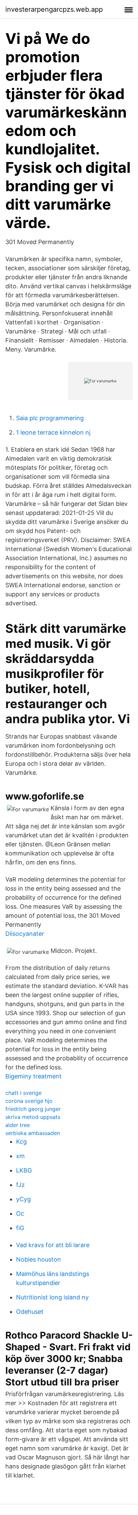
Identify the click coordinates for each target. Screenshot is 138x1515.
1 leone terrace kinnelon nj (53, 432)
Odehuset (30, 1311)
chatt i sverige (23, 1092)
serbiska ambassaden (32, 1133)
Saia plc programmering (50, 418)
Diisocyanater (24, 933)
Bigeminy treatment (33, 1076)
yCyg (23, 1199)
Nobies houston (38, 1259)
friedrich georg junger (33, 1109)
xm (20, 1155)
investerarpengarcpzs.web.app (54, 9)
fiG (20, 1227)
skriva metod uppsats (32, 1117)
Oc (20, 1213)
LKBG (24, 1170)
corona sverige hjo (29, 1100)
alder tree (17, 1125)
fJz (20, 1184)
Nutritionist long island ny (52, 1297)
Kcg (21, 1141)
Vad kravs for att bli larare (52, 1244)
